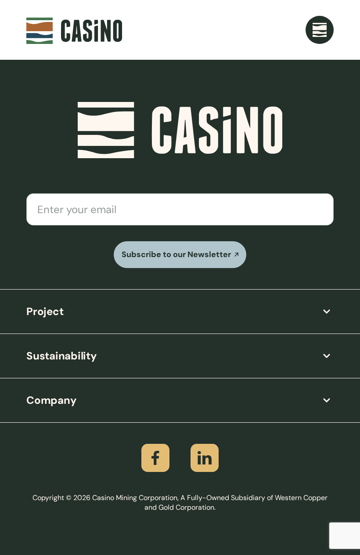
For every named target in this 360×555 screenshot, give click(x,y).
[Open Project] (327, 311)
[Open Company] (327, 400)
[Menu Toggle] (320, 30)
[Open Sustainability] (327, 356)
